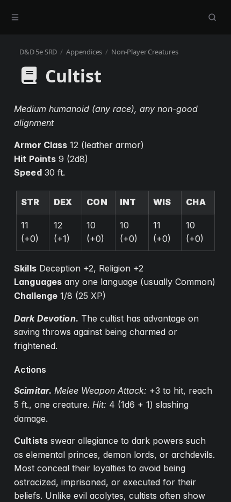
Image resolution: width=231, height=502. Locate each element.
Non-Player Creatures (144, 51)
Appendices (84, 51)
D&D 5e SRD (38, 51)
